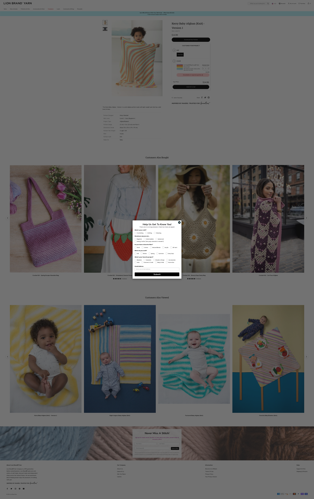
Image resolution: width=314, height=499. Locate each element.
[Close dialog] (179, 222)
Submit (157, 274)
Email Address (139, 266)
